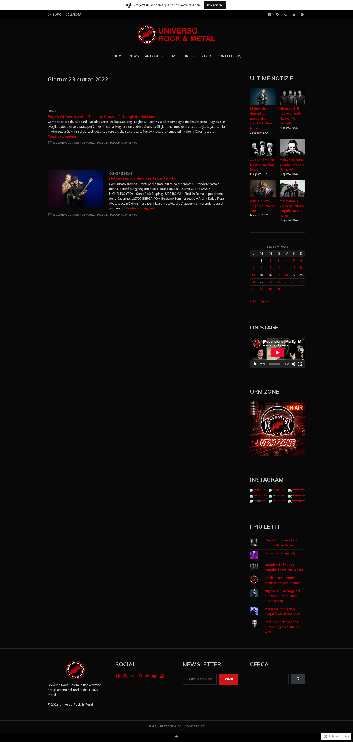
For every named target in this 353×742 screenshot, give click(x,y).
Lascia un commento (121, 142)
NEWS (134, 56)
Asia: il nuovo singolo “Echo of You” (262, 206)
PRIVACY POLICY (170, 726)
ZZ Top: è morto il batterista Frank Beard (262, 164)
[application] (277, 352)
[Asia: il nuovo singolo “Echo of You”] (263, 189)
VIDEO (206, 56)
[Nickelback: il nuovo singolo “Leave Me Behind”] (292, 97)
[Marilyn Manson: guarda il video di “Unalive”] (292, 148)
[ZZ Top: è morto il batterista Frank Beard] (263, 148)
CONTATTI (225, 56)
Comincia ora (215, 5)
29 (261, 289)
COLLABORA (73, 14)
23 (270, 282)
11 (286, 268)
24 (279, 282)
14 (253, 275)
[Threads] (147, 676)
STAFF (152, 726)
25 (286, 282)
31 (278, 289)
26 (294, 282)
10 (279, 268)
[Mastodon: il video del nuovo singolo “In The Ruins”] (292, 189)
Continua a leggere (62, 136)
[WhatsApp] (139, 676)
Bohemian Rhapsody (280, 553)
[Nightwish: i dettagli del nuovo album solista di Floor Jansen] (263, 97)
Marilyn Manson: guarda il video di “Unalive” (292, 164)
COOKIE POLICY (195, 726)
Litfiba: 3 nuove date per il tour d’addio (142, 178)
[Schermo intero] (300, 364)
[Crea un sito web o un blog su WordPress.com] (176, 737)
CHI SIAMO (54, 14)
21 (253, 282)
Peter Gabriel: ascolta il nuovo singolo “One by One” (282, 627)
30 (270, 289)
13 (301, 268)
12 (293, 268)
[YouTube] (294, 15)
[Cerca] (298, 679)
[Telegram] (286, 15)
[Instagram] (278, 15)
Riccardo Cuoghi (66, 142)
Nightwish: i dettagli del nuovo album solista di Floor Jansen (261, 118)
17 (278, 275)
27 (301, 282)
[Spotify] (302, 15)
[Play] (255, 364)
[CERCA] (239, 56)
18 (286, 275)
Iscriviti (228, 679)
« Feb (254, 301)
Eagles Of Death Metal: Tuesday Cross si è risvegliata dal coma (102, 116)
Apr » (265, 301)
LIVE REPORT (180, 56)
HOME (118, 56)
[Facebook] (269, 15)
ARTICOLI (152, 56)
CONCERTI (116, 173)
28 (253, 289)
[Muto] (293, 364)
